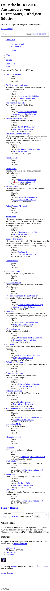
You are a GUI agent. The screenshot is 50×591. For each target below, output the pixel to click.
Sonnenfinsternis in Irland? (28, 322)
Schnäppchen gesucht (14, 239)
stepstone (16, 114)
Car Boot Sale (23, 252)
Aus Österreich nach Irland (16, 103)
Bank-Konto (10, 490)
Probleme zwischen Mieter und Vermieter (22, 296)
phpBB (13, 566)
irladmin (16, 98)
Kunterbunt (10, 311)
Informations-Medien (14, 424)
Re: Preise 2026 (24, 483)
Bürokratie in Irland (13, 437)
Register (14, 508)
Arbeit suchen (11, 169)
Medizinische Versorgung (15, 461)
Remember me (25, 516)
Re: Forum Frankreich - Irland (29, 149)
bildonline (17, 200)
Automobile (10, 474)
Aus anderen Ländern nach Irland (19, 134)
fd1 (14, 151)
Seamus (16, 307)
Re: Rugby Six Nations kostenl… (31, 417)
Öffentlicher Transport (14, 362)
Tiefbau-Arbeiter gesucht (27, 197)
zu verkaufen (11, 217)
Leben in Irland (12, 261)
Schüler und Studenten (14, 373)
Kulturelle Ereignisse (14, 391)
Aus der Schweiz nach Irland (17, 118)
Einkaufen (10, 344)
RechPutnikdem (20, 544)
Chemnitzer (17, 340)
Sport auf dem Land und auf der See (20, 408)
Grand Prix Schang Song (27, 112)
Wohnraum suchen (13, 271)
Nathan (16, 420)
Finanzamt (10, 448)
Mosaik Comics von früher (28, 232)
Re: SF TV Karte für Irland (28, 127)
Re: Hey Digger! (24, 402)
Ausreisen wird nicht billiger (29, 96)
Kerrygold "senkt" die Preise (29, 355)
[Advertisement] (25, 561)
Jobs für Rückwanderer (27, 180)
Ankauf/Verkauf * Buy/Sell (16, 206)
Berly (15, 129)
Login (4, 508)
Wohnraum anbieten (13, 283)
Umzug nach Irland (13, 74)
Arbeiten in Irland (12, 158)
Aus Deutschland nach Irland (17, 85)
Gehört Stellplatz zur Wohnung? (30, 305)
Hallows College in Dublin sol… (30, 384)
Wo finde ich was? (13, 329)
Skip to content (6, 29)
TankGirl (24, 470)
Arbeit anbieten (12, 186)
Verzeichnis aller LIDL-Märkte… (31, 338)
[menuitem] (18, 44)
